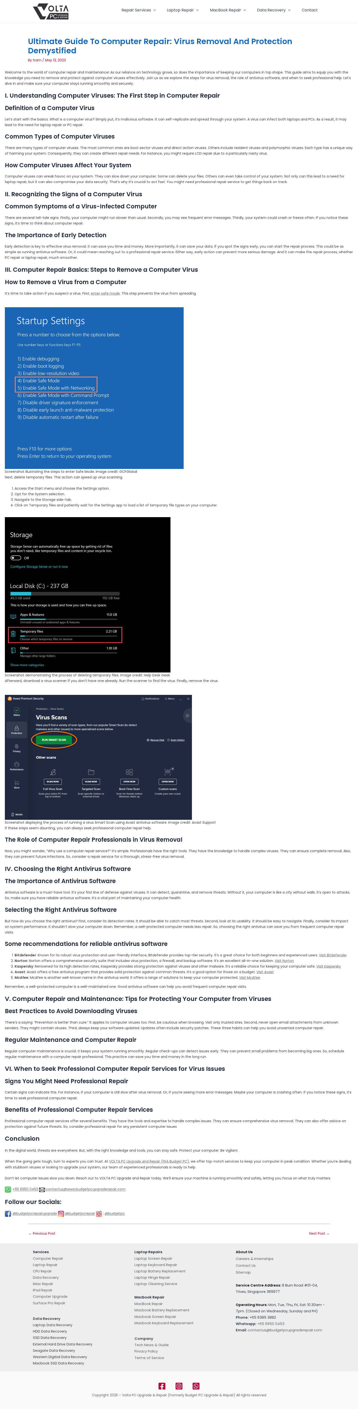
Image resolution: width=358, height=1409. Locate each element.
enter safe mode (105, 293)
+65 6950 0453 (25, 1189)
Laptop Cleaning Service (155, 1283)
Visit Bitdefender (333, 955)
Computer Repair (48, 1258)
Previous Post (41, 1233)
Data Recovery (271, 10)
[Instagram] (179, 1386)
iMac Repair (43, 1283)
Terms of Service (149, 1357)
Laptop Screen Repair (153, 1258)
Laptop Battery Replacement (160, 1271)
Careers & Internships (254, 1258)
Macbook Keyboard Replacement (164, 1323)
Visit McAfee (249, 977)
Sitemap (243, 1272)
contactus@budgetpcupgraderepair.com (285, 1330)
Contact (310, 10)
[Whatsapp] (196, 1386)
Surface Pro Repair (49, 1303)
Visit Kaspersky (328, 966)
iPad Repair (42, 1290)
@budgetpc (115, 1213)
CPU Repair (42, 1271)
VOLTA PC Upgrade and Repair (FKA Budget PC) (149, 1161)
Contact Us (246, 1265)
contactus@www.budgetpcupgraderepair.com (85, 1189)
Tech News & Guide (151, 1345)
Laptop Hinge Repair (152, 1277)
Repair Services (136, 10)
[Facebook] (162, 1386)
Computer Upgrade (50, 1296)
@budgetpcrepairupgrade (35, 1213)
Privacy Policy (146, 1351)
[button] (153, 10)
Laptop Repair (180, 10)
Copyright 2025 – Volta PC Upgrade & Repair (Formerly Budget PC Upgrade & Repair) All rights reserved (179, 1395)
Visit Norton (284, 960)
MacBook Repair (225, 10)
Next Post (319, 1233)
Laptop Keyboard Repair (155, 1264)
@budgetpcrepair (80, 1213)
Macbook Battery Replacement (161, 1310)
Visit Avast (265, 972)
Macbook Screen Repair (155, 1316)
